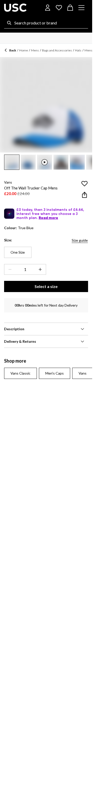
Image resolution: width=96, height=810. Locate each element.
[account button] (47, 7)
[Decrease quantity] (9, 269)
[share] (84, 194)
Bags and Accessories (57, 50)
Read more (48, 218)
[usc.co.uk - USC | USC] (15, 8)
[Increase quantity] (41, 269)
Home (23, 50)
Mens (35, 50)
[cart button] (70, 7)
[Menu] (81, 7)
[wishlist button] (59, 7)
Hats (78, 50)
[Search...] (9, 23)
